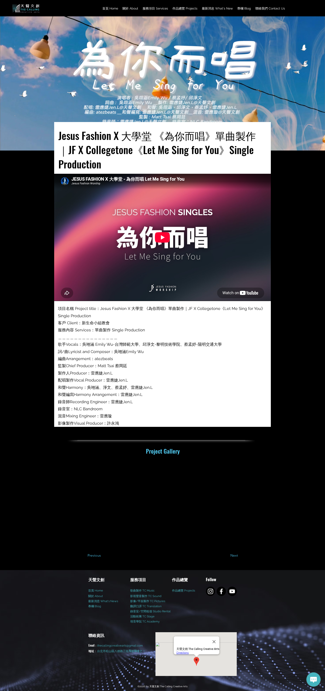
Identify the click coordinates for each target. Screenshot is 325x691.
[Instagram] (210, 591)
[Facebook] (221, 591)
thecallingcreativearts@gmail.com (120, 645)
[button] (155, 8)
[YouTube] (232, 591)
